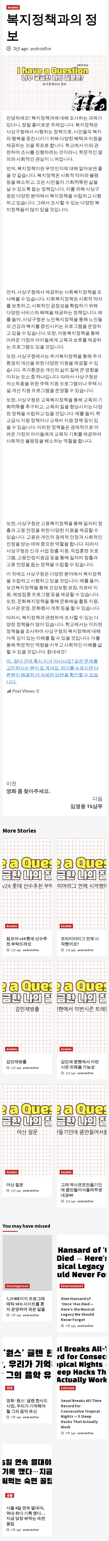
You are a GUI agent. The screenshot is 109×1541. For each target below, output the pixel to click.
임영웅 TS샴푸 (86, 802)
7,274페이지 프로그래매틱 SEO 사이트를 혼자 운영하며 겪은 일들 (25, 1304)
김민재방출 (16, 1061)
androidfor (40, 48)
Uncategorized (17, 1286)
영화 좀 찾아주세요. (28, 787)
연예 (10, 1388)
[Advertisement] (54, 250)
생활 (10, 1495)
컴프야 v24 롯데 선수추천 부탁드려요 (26, 941)
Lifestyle (67, 1388)
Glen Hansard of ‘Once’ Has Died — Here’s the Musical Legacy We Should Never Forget (78, 1309)
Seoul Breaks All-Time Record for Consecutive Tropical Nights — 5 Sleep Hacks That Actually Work (81, 1413)
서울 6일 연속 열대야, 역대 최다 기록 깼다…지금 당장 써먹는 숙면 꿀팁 (25, 1515)
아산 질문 (14, 1184)
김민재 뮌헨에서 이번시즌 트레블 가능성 (80, 1064)
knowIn (13, 7)
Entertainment (72, 1286)
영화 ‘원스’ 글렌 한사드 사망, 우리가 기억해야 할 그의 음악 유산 (27, 1406)
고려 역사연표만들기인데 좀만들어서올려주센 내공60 (81, 1190)
